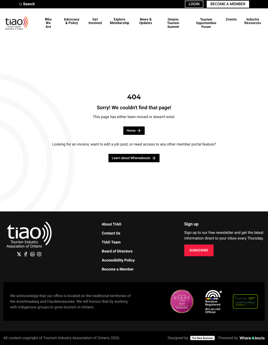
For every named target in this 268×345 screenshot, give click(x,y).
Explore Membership (119, 21)
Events (231, 19)
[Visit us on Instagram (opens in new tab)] (39, 254)
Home (131, 131)
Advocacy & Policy (71, 21)
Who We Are (48, 23)
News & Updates (145, 21)
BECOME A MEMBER (227, 4)
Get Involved (95, 21)
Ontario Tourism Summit (173, 23)
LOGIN (194, 4)
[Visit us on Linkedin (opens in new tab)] (32, 254)
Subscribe (198, 250)
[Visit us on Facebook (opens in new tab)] (25, 254)
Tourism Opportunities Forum (206, 23)
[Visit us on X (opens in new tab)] (19, 254)
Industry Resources (252, 21)
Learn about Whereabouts (131, 158)
